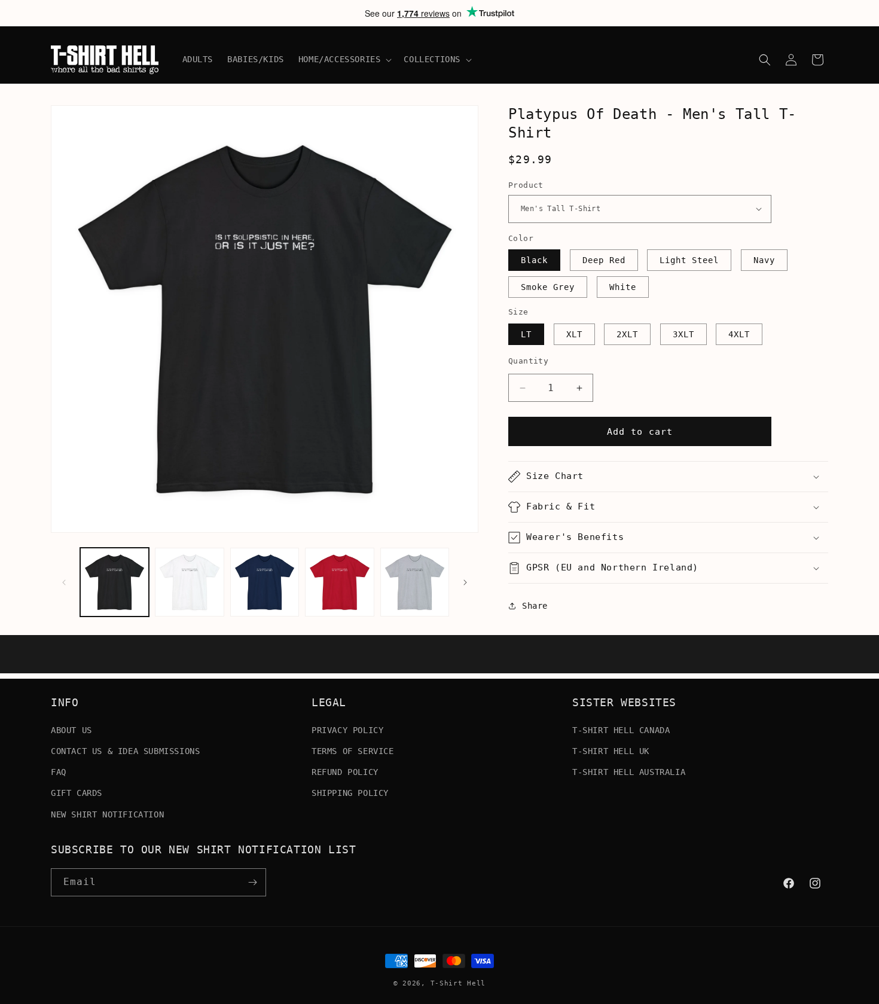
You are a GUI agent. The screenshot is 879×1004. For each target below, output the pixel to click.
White (622, 287)
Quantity (528, 360)
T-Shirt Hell (458, 983)
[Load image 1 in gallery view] (114, 582)
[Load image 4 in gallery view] (339, 582)
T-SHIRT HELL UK (610, 750)
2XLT (627, 334)
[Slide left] (64, 582)
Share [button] (535, 606)
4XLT (739, 334)
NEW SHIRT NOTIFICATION (107, 814)
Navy (764, 260)
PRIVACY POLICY (347, 729)
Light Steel (689, 260)
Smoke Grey (548, 287)
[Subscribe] (252, 882)
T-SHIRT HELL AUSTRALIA (628, 771)
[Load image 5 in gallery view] (414, 582)
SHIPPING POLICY (350, 793)
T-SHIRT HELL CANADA (621, 729)
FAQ (58, 771)
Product (526, 185)
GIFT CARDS (76, 793)
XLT (574, 334)
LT (526, 334)
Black (534, 260)
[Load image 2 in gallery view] (189, 582)
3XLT (683, 334)
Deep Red (603, 260)
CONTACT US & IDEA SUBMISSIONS (125, 750)
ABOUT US (71, 729)
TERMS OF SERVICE (353, 750)
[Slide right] (465, 582)
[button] (344, 59)
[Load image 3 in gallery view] (264, 582)
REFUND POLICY (345, 771)
